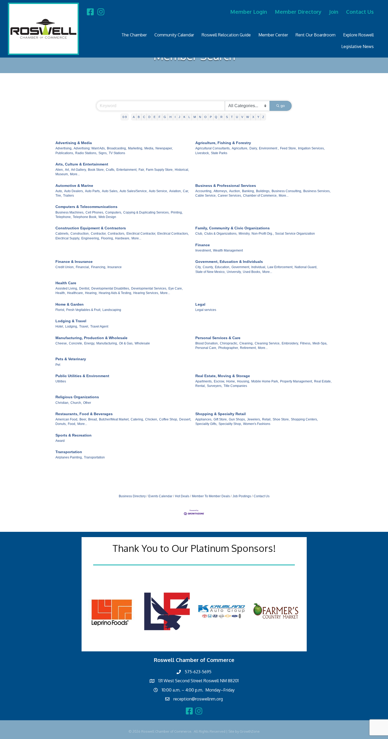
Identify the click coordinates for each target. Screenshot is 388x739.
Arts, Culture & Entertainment (81, 164)
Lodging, (71, 326)
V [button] (242, 117)
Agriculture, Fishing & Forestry (223, 143)
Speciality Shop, (230, 424)
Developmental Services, (149, 288)
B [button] (139, 117)
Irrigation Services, (311, 148)
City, (198, 267)
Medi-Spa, (320, 343)
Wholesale (142, 343)
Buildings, (263, 191)
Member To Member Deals (211, 496)
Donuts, (61, 424)
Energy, (89, 343)
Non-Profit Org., (263, 233)
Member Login (248, 11)
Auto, (59, 191)
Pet (57, 365)
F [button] (159, 117)
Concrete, (76, 343)
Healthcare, (75, 293)
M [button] (194, 117)
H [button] (170, 117)
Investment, (203, 250)
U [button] (237, 117)
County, (208, 267)
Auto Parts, (93, 191)
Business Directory (132, 496)
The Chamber (134, 34)
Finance (202, 245)
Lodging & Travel (70, 321)
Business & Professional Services (225, 185)
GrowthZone (250, 731)
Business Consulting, (287, 191)
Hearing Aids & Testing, (115, 293)
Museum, (62, 174)
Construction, (79, 233)
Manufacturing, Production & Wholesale (91, 338)
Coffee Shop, (168, 419)
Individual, (258, 267)
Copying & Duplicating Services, (146, 212)
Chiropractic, (229, 343)
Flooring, (107, 238)
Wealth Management (228, 250)
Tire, (58, 195)
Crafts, (110, 170)
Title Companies (235, 386)
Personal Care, (206, 348)
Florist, (60, 310)
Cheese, (61, 343)
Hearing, (91, 293)
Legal (200, 304)
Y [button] (258, 117)
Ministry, (244, 233)
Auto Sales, (110, 191)
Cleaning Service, (267, 343)
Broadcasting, (117, 148)
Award (60, 441)
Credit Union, (64, 267)
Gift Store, (221, 419)
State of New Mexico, (210, 272)
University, (234, 272)
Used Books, (252, 272)
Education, (222, 267)
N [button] (200, 117)
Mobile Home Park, (265, 381)
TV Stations (117, 153)
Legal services (205, 310)
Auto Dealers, (74, 191)
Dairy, (253, 148)
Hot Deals (182, 496)
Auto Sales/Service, (134, 191)
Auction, (235, 191)
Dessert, (185, 419)
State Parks (219, 153)
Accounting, (203, 191)
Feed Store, (288, 148)
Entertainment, (126, 170)
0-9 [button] (124, 117)
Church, (76, 403)
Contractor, (98, 233)
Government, (240, 267)
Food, (72, 424)
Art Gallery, (79, 170)
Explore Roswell (358, 34)
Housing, (243, 381)
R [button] (221, 117)
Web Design (107, 217)
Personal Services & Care (217, 338)
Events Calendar (160, 496)
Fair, (142, 170)
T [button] (232, 117)
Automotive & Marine (74, 185)
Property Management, (296, 381)
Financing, (98, 267)
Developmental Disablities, (110, 288)
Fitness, (305, 343)
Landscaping (111, 310)
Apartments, (203, 381)
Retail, (266, 419)
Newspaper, (164, 148)
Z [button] (263, 117)
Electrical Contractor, (141, 233)
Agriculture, (240, 148)
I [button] (175, 117)
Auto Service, (158, 191)
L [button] (189, 117)
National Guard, (306, 267)
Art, (67, 170)
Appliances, (203, 419)
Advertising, (63, 148)
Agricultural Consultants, (212, 148)
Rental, (200, 386)
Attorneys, (221, 191)
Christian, (62, 403)
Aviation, (175, 191)
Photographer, (228, 348)
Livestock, (202, 153)
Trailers (68, 195)
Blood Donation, (207, 343)
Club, (199, 233)
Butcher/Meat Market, (114, 419)
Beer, (83, 419)
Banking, (248, 191)
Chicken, (151, 419)
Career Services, (230, 195)
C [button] (144, 117)
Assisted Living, (66, 288)
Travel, (84, 326)
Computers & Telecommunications (86, 207)
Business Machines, (69, 212)
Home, (231, 381)
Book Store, (96, 170)
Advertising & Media (73, 143)
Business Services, (316, 191)
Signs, (102, 153)
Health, (60, 293)
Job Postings (242, 496)
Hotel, (59, 326)
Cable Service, (205, 195)
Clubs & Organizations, (220, 233)
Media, (149, 148)
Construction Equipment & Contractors (90, 228)
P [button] (211, 117)
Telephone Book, (85, 217)
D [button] (149, 117)
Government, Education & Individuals (229, 261)
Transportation (68, 452)
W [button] (247, 117)
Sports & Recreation (73, 435)
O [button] (205, 117)
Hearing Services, (146, 293)
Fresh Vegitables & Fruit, (83, 310)
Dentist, (84, 288)
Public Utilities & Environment (82, 376)
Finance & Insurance (74, 261)
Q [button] (216, 117)
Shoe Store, (281, 419)
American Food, (66, 419)
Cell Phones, (95, 212)
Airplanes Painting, (69, 457)
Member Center (273, 34)
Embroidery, (290, 343)
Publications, (64, 153)
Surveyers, (214, 386)
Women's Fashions (256, 424)
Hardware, (122, 238)
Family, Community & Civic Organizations (232, 228)
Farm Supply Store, (159, 170)
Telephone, (63, 217)
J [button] (179, 117)
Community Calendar (174, 34)
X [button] (253, 117)
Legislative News (357, 46)
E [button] (154, 117)
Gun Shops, (237, 419)
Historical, (182, 170)
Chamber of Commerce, (260, 195)
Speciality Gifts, (206, 424)
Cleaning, (246, 343)
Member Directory (298, 11)
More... (75, 174)
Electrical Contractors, (173, 233)
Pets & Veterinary (70, 359)
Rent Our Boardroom (315, 34)
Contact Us (360, 11)
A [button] (134, 117)
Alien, (59, 170)
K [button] (184, 117)
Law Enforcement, (280, 267)
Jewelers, (254, 419)
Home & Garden (69, 304)
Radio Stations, (86, 153)
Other (87, 403)
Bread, (93, 419)
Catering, (137, 419)
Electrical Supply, (67, 238)
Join (333, 11)
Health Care (65, 283)
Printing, (177, 212)
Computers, (113, 212)
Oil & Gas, (126, 343)
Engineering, (90, 238)
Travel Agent (99, 326)
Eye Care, (175, 288)
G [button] (165, 117)
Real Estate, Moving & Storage (222, 376)
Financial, (83, 267)
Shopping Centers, (304, 419)
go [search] (283, 105)
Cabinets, (62, 233)
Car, (186, 191)
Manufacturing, (107, 343)
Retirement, (248, 348)
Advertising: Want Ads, (90, 148)
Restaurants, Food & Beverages (84, 414)
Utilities (60, 381)
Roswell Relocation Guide (226, 34)
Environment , (269, 148)
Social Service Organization (295, 233)
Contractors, (116, 233)
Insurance (114, 267)
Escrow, (219, 381)
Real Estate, (323, 381)
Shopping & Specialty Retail (220, 414)
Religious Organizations (77, 397)
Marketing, (135, 148)
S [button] (227, 117)
